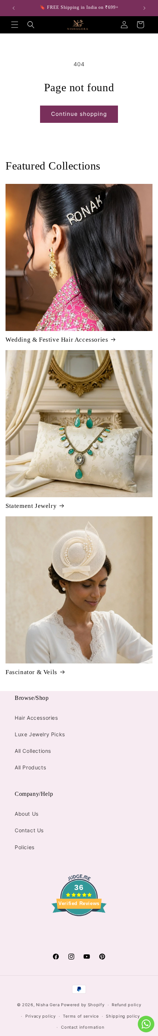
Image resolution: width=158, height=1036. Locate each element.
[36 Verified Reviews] (79, 929)
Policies (25, 847)
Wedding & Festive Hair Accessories (57, 339)
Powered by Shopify (83, 1004)
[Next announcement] (144, 8)
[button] (15, 25)
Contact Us (29, 830)
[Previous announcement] (14, 8)
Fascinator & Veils (31, 672)
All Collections (33, 751)
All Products (30, 767)
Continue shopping (79, 113)
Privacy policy (40, 1016)
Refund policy (126, 1004)
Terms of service (80, 1016)
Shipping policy (123, 1016)
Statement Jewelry (31, 505)
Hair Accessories (36, 718)
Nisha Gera (48, 1004)
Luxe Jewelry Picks (40, 734)
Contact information (82, 1027)
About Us (27, 814)
